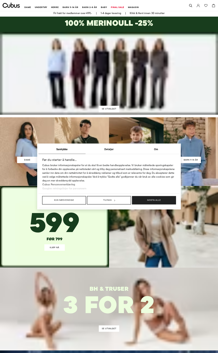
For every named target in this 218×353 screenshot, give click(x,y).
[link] (198, 6)
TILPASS (107, 200)
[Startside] (11, 5)
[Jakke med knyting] (54, 216)
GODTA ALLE (154, 200)
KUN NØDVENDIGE (64, 200)
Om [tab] (156, 149)
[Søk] (190, 6)
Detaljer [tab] (109, 149)
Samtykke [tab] (62, 149)
